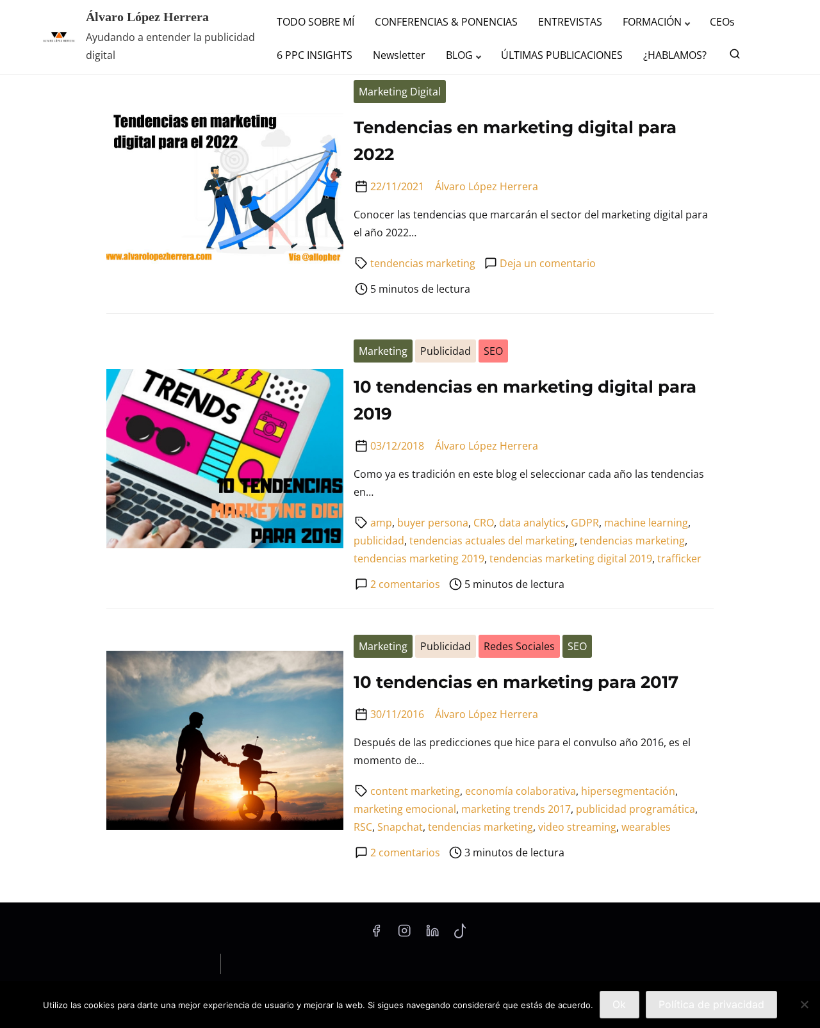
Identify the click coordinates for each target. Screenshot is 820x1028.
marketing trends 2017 (516, 809)
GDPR (585, 523)
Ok (619, 1004)
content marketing (415, 791)
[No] (804, 1004)
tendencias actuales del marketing (492, 541)
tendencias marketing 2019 (419, 558)
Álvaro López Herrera (147, 17)
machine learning (646, 523)
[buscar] (732, 56)
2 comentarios (405, 584)
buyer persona (432, 523)
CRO (483, 523)
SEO (493, 351)
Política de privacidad (711, 1004)
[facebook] (376, 934)
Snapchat (400, 827)
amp (381, 523)
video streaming (577, 827)
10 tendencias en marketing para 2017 (516, 682)
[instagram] (404, 934)
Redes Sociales (519, 646)
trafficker (679, 558)
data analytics (532, 523)
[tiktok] (460, 934)
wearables (646, 827)
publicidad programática (635, 809)
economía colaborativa (520, 791)
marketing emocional (405, 809)
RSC (363, 827)
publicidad (379, 541)
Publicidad (445, 351)
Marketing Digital (400, 92)
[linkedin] (432, 934)
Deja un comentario (548, 263)
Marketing (383, 351)
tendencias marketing (422, 263)
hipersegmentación (628, 791)
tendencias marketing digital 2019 (570, 558)
